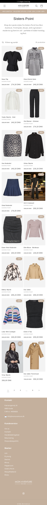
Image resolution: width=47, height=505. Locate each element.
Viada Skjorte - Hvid (8, 117)
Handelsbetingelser (12, 435)
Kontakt (8, 432)
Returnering (9, 438)
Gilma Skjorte (28, 163)
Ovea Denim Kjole (30, 79)
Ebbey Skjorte (6, 290)
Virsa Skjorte (6, 375)
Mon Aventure (26, 504)
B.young (8, 456)
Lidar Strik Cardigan (9, 332)
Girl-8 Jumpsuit (29, 203)
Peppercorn (9, 465)
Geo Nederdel (6, 163)
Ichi (6, 453)
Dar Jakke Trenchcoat (31, 374)
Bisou (7, 475)
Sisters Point (9, 469)
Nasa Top (5, 79)
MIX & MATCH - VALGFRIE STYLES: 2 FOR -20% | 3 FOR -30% (23, 11)
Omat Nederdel (7, 205)
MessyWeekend (10, 472)
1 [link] (8, 390)
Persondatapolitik (11, 441)
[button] (4, 5)
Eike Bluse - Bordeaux (31, 247)
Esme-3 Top (28, 332)
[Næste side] (38, 390)
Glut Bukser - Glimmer (31, 121)
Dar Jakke (27, 290)
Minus (7, 462)
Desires (7, 459)
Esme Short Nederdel (9, 247)
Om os (7, 429)
